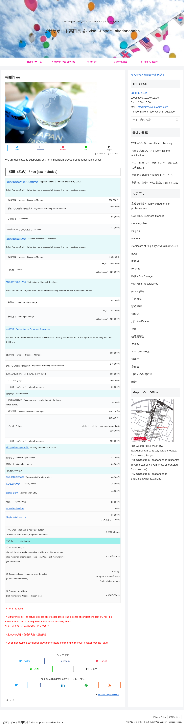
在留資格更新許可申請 (16, 282)
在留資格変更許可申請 (16, 239)
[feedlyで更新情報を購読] (86, 685)
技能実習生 (137, 336)
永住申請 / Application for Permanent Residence (28, 329)
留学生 (135, 359)
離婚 (134, 381)
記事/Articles (174, 717)
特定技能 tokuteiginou (144, 283)
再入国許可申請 (13, 484)
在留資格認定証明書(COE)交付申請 (22, 182)
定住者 (135, 366)
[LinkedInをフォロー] (63, 685)
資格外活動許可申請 (15, 477)
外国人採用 (137, 291)
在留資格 (136, 298)
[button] (177, 119)
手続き (135, 344)
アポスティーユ (140, 351)
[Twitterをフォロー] (16, 685)
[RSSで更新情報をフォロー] (109, 685)
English (135, 231)
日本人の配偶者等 (141, 374)
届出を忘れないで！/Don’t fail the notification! (150, 153)
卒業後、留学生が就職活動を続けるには (154, 182)
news (134, 253)
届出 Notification (140, 321)
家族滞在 (136, 306)
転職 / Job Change (142, 276)
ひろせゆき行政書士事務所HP (148, 74)
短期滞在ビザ (12, 493)
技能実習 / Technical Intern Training (151, 143)
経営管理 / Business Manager (148, 216)
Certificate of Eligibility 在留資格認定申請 (154, 246)
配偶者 (135, 261)
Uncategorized (139, 223)
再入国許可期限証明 (15, 508)
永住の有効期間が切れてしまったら (152, 175)
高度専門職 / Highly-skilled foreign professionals (150, 206)
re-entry (135, 268)
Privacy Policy (159, 717)
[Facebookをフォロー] (40, 685)
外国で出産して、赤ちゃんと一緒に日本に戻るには (154, 165)
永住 (134, 329)
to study (135, 238)
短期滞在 (136, 313)
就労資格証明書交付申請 (17, 447)
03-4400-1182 (139, 93)
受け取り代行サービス (16, 517)
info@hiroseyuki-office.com (152, 107)
